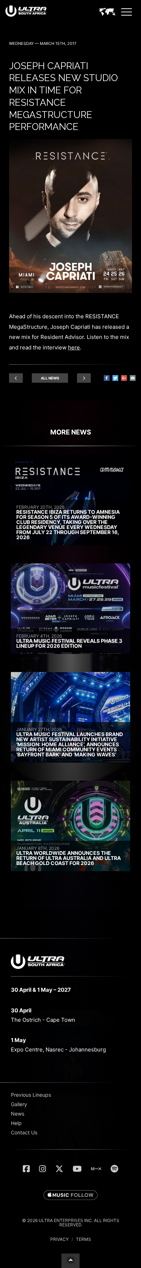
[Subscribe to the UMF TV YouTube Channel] (77, 1168)
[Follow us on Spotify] (114, 1168)
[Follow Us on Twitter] (59, 1168)
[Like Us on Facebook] (26, 1168)
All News (50, 378)
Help (16, 1123)
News (17, 1113)
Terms (83, 1239)
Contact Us (24, 1132)
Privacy (59, 1239)
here (74, 347)
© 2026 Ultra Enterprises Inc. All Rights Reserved (70, 1222)
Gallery (19, 1104)
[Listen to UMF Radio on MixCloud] (96, 1168)
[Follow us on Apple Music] (70, 1195)
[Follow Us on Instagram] (42, 1168)
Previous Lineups (31, 1095)
